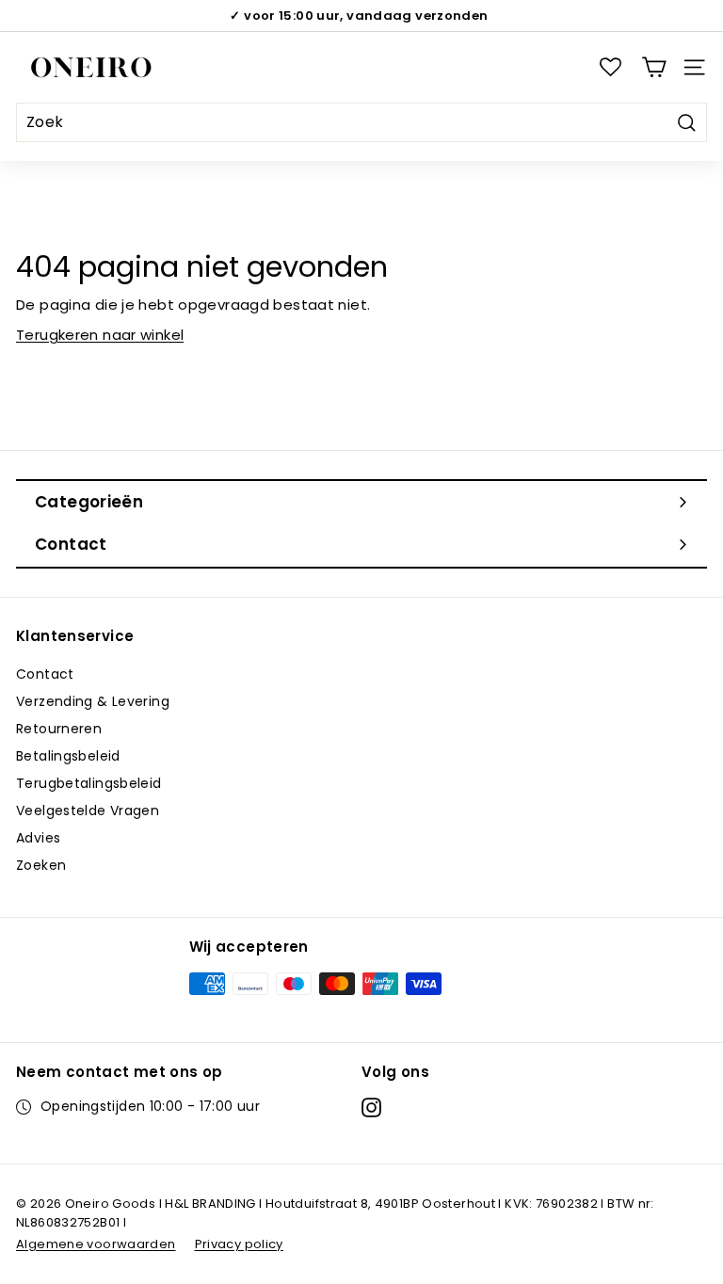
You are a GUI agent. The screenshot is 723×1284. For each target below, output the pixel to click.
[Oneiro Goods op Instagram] (371, 1107)
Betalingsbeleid (68, 755)
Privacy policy (239, 1244)
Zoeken (41, 865)
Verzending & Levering (92, 701)
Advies (38, 837)
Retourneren (59, 728)
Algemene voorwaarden (96, 1244)
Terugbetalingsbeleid (89, 783)
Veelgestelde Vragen (87, 810)
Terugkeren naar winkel (100, 335)
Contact (45, 674)
